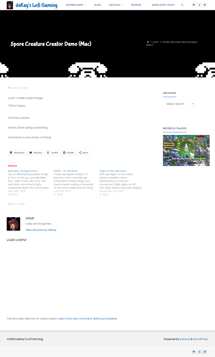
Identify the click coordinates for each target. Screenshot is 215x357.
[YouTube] (193, 5)
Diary (156, 42)
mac (13, 204)
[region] (186, 150)
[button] (186, 150)
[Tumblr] (199, 5)
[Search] (182, 5)
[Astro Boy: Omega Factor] (31, 182)
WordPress (200, 339)
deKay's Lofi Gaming (36, 5)
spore (21, 204)
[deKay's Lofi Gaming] (10, 5)
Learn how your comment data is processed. (87, 318)
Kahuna (184, 339)
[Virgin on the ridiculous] (122, 182)
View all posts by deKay (41, 230)
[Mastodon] (205, 5)
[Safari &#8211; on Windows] (76, 182)
